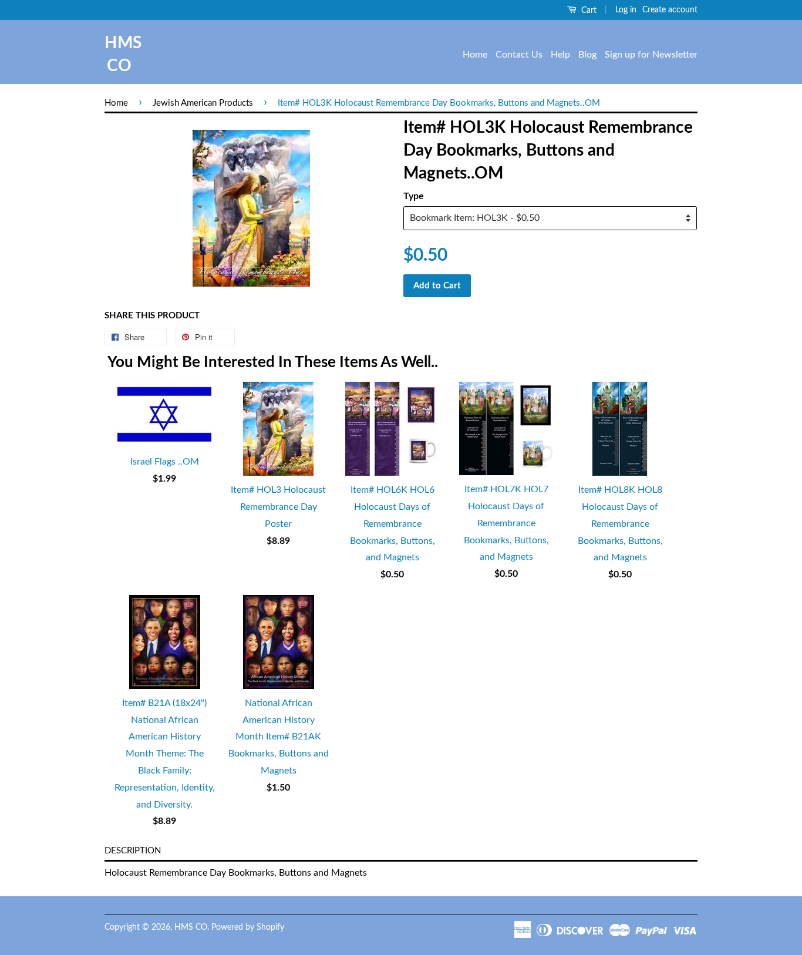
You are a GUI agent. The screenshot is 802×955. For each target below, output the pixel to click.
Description (133, 850)
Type (413, 196)
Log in (625, 10)
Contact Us (519, 54)
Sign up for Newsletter (651, 54)
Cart (588, 10)
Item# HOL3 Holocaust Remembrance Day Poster (278, 507)
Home (475, 54)
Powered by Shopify (247, 927)
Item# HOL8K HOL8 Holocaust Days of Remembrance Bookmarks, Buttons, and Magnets (620, 523)
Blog (587, 54)
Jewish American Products (203, 103)
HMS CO (119, 54)
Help (560, 54)
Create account (669, 10)
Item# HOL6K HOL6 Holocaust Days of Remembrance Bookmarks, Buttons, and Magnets (392, 523)
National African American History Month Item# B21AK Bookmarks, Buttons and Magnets (278, 736)
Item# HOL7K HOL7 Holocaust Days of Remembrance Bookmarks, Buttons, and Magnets (506, 523)
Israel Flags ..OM (164, 461)
